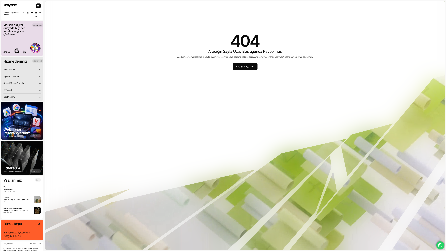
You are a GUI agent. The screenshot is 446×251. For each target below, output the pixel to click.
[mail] (36, 16)
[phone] (40, 16)
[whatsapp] (40, 12)
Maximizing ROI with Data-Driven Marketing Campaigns (26, 200)
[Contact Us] (36, 230)
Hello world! (8, 189)
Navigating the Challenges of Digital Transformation (25, 210)
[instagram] (28, 12)
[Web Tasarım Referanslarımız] (22, 121)
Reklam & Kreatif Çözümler (27, 250)
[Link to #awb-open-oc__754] (38, 5)
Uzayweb (24, 248)
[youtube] (32, 12)
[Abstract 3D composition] (37, 197)
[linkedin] (36, 12)
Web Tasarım (34, 248)
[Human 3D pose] (37, 208)
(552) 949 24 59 (12, 236)
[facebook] (24, 12)
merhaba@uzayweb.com (16, 232)
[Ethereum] (22, 158)
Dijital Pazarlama (9, 250)
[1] (10, 4)
